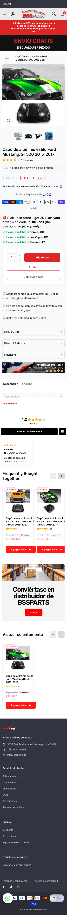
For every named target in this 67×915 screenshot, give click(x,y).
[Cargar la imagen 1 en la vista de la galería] (18, 136)
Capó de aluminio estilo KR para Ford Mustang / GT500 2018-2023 (20, 521)
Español (6, 3)
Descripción (10, 383)
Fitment (27, 383)
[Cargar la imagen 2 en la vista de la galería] (28, 136)
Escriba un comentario (29, 431)
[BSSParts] (9, 729)
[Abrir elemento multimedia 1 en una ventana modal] (33, 95)
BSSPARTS (29, 909)
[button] (4, 13)
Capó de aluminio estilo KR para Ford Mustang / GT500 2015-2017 (51, 521)
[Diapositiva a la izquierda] (53, 476)
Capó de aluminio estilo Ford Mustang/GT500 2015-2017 (19, 679)
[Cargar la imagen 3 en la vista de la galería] (38, 136)
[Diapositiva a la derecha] (61, 476)
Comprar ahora (33, 276)
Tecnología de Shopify (40, 909)
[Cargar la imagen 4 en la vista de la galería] (49, 136)
